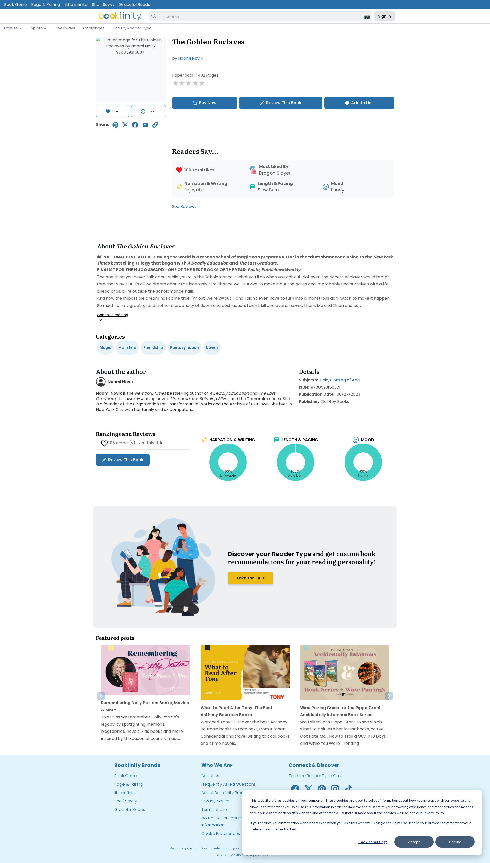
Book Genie (15, 4)
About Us (210, 776)
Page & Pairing (45, 4)
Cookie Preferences (220, 833)
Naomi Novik (190, 58)
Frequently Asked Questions (228, 784)
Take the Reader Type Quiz (315, 776)
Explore (36, 28)
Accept (414, 842)
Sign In (384, 16)
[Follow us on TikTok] (348, 789)
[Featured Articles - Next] (389, 696)
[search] (153, 16)
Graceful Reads (134, 4)
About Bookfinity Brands (225, 793)
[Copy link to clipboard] (155, 125)
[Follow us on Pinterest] (322, 789)
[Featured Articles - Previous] (101, 696)
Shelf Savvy (103, 4)
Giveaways (64, 28)
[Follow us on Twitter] (308, 789)
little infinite (76, 4)
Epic (324, 380)
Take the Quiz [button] (250, 578)
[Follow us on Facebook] (295, 789)
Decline (455, 842)
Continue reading (112, 314)
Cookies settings (372, 842)
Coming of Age (345, 380)
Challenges (94, 28)
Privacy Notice (215, 801)
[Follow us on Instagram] (335, 789)
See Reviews (184, 206)
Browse (11, 28)
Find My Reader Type (132, 28)
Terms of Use (214, 809)
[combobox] (267, 16)
